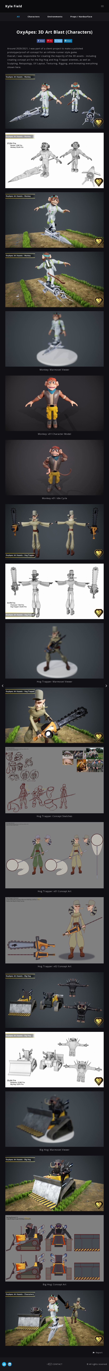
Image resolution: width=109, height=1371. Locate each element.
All (18, 16)
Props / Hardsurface (81, 16)
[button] (97, 1352)
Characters (34, 16)
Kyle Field (13, 6)
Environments (55, 16)
